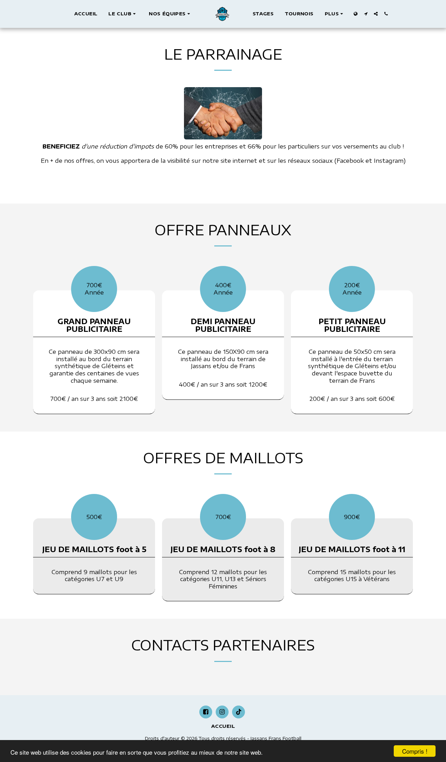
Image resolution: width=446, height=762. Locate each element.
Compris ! (415, 751)
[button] (123, 13)
